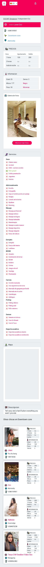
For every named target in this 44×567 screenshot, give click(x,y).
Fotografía (12, 191)
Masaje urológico (14, 217)
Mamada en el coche (15, 291)
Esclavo (11, 262)
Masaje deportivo (14, 228)
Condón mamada (14, 283)
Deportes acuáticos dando (17, 332)
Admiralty (11, 41)
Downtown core (14, 36)
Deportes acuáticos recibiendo (19, 335)
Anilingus (12, 297)
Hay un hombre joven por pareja (19, 194)
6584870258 (12, 526)
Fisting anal (12, 306)
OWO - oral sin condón (16, 168)
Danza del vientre (14, 245)
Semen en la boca (14, 317)
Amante (11, 254)
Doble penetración (15, 173)
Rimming (11, 205)
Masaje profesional (15, 211)
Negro (25, 83)
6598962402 (12, 561)
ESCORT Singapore (10, 19)
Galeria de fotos (13, 96)
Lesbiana (12, 248)
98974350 (11, 457)
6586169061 (12, 31)
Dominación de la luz (15, 257)
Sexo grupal (12, 171)
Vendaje (11, 271)
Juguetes (12, 176)
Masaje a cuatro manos (16, 225)
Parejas (11, 197)
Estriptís (11, 243)
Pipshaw (11, 202)
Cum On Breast (13, 320)
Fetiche (11, 179)
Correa (11, 265)
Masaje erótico (13, 214)
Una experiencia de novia (17, 286)
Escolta (11, 188)
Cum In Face (12, 323)
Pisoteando (12, 274)
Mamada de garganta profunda (19, 288)
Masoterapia (13, 222)
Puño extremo (13, 308)
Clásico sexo (13, 162)
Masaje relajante (14, 231)
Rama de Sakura (14, 234)
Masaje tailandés (14, 219)
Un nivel (11, 165)
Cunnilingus (12, 294)
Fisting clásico (13, 303)
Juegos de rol (13, 268)
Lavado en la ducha (15, 199)
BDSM (11, 260)
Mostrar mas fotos (22, 143)
